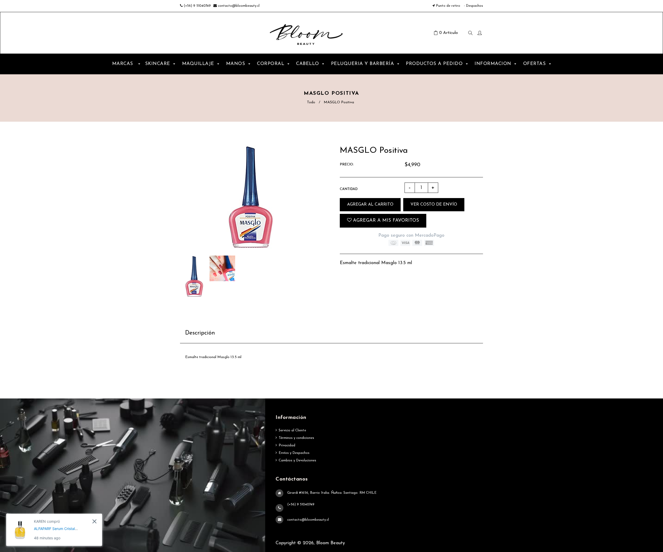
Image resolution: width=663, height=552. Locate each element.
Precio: (347, 164)
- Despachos (473, 6)
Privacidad (287, 445)
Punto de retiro (448, 6)
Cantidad (349, 189)
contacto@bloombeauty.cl (239, 6)
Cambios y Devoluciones (297, 460)
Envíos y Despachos (294, 453)
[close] (94, 521)
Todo (311, 102)
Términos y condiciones (296, 438)
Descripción (200, 333)
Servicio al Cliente (292, 430)
